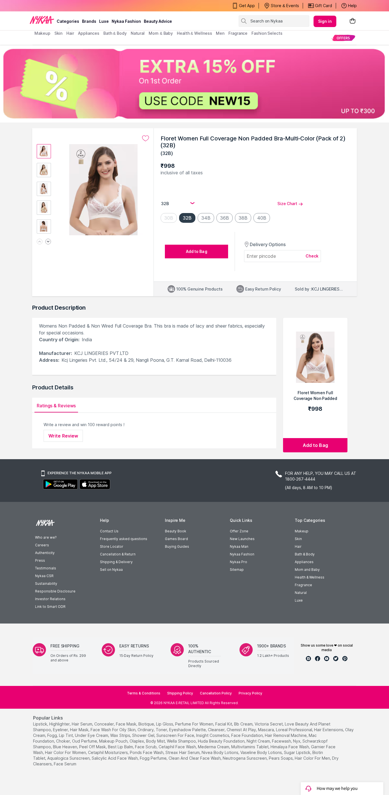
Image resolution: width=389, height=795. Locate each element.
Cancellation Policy (216, 693)
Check (312, 256)
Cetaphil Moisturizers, (108, 752)
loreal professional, (294, 729)
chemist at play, (242, 729)
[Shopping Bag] (352, 21)
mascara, (266, 729)
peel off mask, (93, 746)
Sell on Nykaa (111, 569)
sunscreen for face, (175, 735)
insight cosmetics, (213, 735)
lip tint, (66, 735)
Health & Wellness (309, 577)
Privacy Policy (250, 693)
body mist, (156, 741)
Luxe (299, 600)
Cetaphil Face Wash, (178, 746)
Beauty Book (175, 531)
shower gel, (143, 735)
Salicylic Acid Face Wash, (115, 758)
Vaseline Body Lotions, (261, 752)
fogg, (52, 735)
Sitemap (237, 569)
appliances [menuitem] (88, 33)
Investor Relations (50, 599)
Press (40, 560)
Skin (298, 539)
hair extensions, (329, 729)
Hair (298, 546)
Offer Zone (239, 531)
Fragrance (303, 585)
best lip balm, (121, 746)
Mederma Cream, (214, 746)
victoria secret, (269, 724)
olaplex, (137, 741)
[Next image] (48, 242)
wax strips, (120, 735)
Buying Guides (177, 546)
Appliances (304, 562)
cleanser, (217, 729)
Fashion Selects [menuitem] (266, 33)
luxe (104, 21)
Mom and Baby (307, 569)
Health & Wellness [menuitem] (194, 33)
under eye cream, (92, 735)
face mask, (126, 724)
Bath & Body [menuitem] (115, 33)
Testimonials (45, 568)
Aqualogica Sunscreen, (69, 758)
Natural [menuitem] (138, 33)
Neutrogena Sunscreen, (245, 758)
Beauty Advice (158, 21)
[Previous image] (39, 242)
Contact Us (109, 531)
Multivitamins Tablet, (250, 746)
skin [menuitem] (58, 33)
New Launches (242, 539)
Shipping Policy (180, 693)
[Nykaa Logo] (41, 20)
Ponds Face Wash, (147, 752)
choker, (63, 741)
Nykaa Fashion (126, 21)
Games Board (176, 539)
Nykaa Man (239, 546)
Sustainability (46, 583)
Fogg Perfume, (153, 758)
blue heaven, (65, 746)
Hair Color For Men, (313, 758)
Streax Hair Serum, (182, 752)
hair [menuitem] (70, 33)
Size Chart (287, 203)
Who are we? (45, 537)
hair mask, (79, 729)
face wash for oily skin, (113, 729)
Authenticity (45, 553)
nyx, (297, 741)
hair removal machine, (286, 735)
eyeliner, (61, 729)
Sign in (325, 21)
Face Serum (65, 763)
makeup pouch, (113, 741)
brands (89, 21)
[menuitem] (343, 37)
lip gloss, (165, 724)
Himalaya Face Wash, (290, 746)
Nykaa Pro (238, 562)
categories (68, 21)
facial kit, (224, 724)
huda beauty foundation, (221, 741)
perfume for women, (194, 724)
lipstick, (40, 724)
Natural (301, 592)
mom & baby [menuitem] (161, 33)
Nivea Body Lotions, (220, 752)
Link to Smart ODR (50, 606)
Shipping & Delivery (116, 562)
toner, (162, 729)
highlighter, (60, 724)
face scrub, (146, 746)
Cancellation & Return (118, 554)
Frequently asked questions (123, 539)
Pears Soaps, (281, 758)
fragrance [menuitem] (237, 33)
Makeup (301, 531)
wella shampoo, (182, 741)
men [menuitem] (220, 33)
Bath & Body (305, 554)
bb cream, (243, 724)
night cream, (259, 741)
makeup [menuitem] (42, 33)
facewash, (282, 741)
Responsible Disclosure (55, 591)
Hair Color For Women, (66, 752)
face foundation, (247, 735)
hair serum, (82, 724)
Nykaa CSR (44, 576)
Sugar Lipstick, (297, 752)
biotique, (146, 724)
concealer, (104, 724)
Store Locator (111, 546)
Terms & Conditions (143, 693)
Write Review (63, 436)
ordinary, (146, 729)
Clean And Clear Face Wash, (195, 758)
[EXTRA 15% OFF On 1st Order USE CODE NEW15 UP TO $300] (194, 83)
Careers (42, 545)
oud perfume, (85, 741)
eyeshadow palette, (188, 729)
